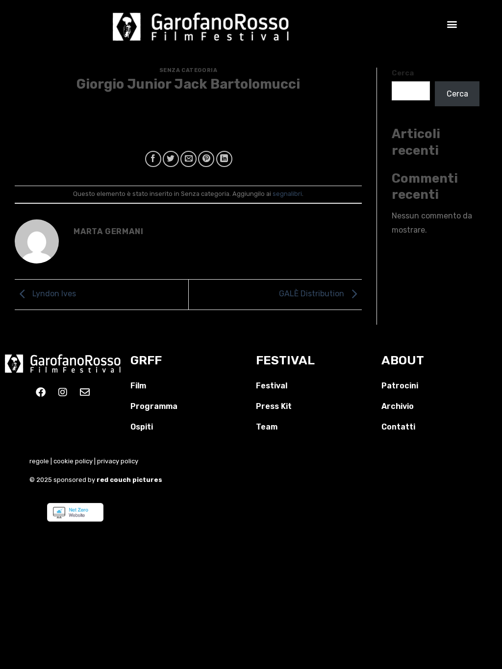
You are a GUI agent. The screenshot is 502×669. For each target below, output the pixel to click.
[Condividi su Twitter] (171, 159)
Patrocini (399, 385)
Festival (271, 385)
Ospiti (141, 426)
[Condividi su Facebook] (153, 159)
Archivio (397, 406)
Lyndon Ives (53, 294)
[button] (452, 24)
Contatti (398, 426)
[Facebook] (40, 392)
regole (39, 461)
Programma (153, 406)
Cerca (403, 73)
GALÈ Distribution (312, 294)
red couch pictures (130, 479)
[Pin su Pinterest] (206, 159)
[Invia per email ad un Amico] (188, 159)
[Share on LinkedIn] (224, 159)
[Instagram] (63, 392)
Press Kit (274, 406)
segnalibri (287, 193)
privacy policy (117, 461)
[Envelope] (85, 392)
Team (266, 426)
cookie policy (73, 461)
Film (138, 385)
